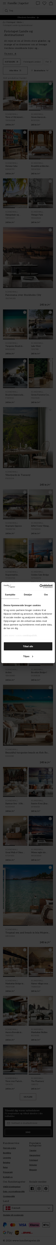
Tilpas (26, 656)
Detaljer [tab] (28, 594)
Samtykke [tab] (10, 594)
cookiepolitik (30, 635)
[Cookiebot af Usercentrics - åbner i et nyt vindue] (40, 586)
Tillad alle (28, 646)
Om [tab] (46, 594)
